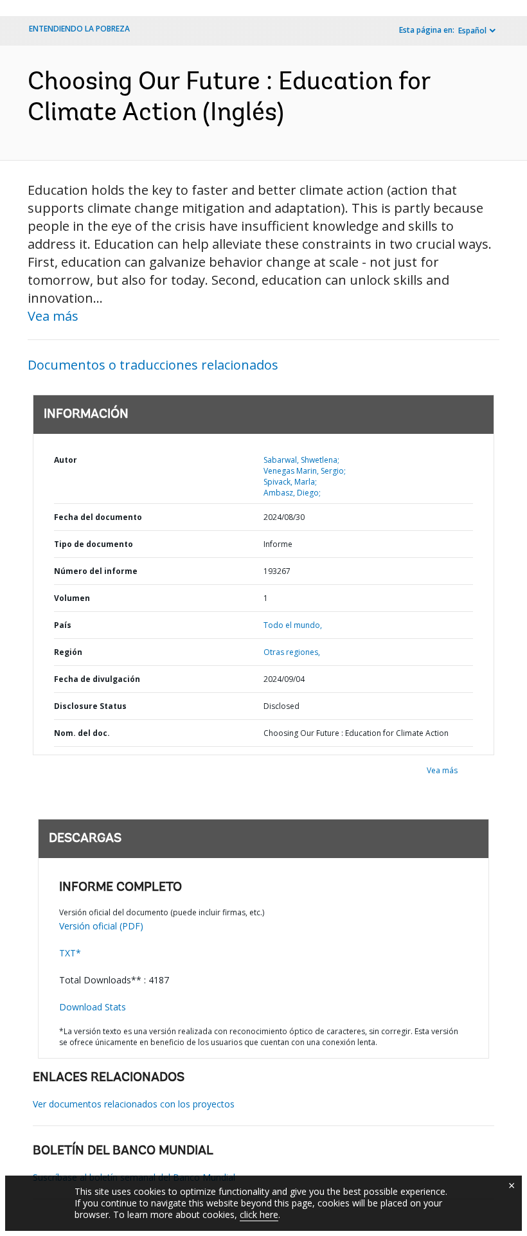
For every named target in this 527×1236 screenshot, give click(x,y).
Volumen (72, 598)
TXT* (70, 953)
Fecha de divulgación (97, 679)
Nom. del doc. (82, 733)
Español (472, 30)
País (62, 625)
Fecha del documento (98, 517)
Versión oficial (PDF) (101, 926)
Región (68, 652)
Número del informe (96, 571)
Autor (65, 459)
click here (259, 1214)
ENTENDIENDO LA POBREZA (79, 28)
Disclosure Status (90, 706)
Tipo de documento (93, 544)
